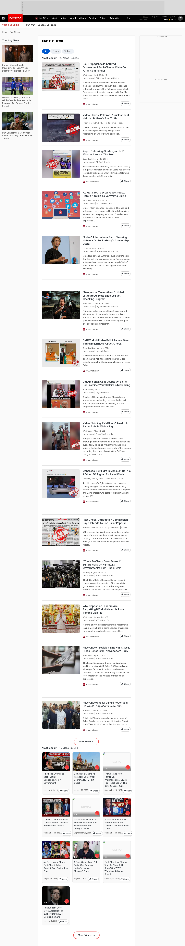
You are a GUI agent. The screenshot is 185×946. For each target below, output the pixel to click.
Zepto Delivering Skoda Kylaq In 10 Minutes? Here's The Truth (103, 153)
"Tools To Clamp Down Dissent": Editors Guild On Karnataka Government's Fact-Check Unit (102, 564)
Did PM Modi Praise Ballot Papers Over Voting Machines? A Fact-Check (106, 342)
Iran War (30, 25)
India (62, 18)
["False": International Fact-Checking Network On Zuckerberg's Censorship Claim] (61, 256)
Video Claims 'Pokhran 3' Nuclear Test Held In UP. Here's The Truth (106, 117)
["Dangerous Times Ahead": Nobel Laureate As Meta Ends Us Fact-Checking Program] (61, 311)
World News (89, 203)
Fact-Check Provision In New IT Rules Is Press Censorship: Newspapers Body (106, 649)
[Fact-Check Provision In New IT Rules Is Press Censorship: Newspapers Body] (61, 666)
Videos (82, 18)
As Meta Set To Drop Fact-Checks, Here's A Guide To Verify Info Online (104, 194)
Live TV (42, 18)
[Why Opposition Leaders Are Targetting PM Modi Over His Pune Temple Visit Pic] (61, 621)
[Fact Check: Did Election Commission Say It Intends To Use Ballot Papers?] (61, 535)
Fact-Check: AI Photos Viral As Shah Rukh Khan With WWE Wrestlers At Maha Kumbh (115, 868)
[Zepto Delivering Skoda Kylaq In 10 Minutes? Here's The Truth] (61, 166)
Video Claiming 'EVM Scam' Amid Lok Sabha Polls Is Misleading (105, 425)
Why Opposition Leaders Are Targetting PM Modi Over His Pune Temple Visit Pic (103, 609)
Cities (102, 18)
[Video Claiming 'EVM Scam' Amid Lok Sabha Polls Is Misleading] (61, 442)
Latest (54, 18)
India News (89, 78)
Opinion (93, 18)
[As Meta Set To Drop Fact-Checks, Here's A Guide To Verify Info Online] (61, 209)
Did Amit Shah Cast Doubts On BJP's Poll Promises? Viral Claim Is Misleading (106, 383)
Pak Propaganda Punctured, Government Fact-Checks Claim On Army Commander (104, 67)
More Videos (85, 935)
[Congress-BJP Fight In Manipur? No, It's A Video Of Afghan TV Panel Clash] (61, 486)
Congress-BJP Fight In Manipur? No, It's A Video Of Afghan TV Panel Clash (107, 473)
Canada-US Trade (47, 25)
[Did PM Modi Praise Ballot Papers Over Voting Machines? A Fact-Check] (61, 355)
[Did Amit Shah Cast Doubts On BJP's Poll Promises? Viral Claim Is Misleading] (61, 397)
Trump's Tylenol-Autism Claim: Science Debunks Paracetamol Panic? (56, 822)
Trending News (10, 40)
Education (115, 18)
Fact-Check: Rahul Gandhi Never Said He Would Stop (105, 704)
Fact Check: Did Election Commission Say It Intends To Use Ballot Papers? (105, 521)
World (73, 18)
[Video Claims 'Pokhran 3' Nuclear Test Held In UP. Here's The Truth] (61, 128)
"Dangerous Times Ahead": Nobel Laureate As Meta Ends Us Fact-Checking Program (103, 296)
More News (85, 741)
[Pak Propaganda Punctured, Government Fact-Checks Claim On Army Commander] (61, 84)
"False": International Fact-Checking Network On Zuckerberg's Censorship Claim (106, 240)
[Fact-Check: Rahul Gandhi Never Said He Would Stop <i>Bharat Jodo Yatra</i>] (61, 716)
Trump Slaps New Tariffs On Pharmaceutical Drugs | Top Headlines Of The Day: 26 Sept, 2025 (116, 779)
